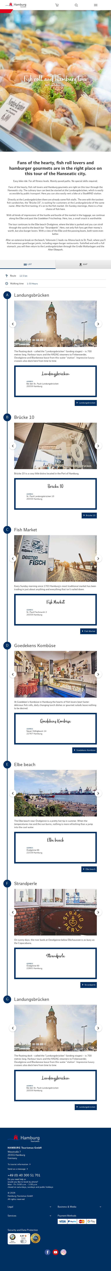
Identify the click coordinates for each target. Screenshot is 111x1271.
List (30, 264)
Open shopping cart (57, 5)
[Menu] (28, 1235)
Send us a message (17, 1169)
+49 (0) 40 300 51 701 (24, 1175)
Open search (76, 5)
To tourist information (18, 1164)
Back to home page (55, 1138)
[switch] (23, 1241)
